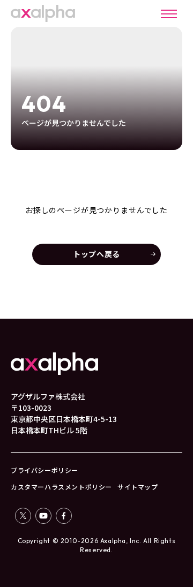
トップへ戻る (96, 254)
